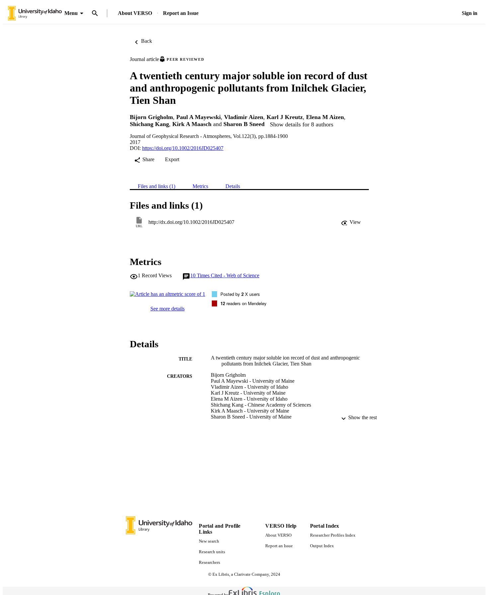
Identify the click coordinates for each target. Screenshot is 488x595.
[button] (351, 222)
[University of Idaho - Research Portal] (35, 13)
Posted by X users (240, 294)
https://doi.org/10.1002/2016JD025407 (182, 148)
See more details (167, 308)
